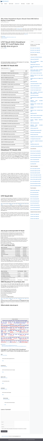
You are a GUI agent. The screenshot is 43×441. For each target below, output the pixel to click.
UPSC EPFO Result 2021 (35, 95)
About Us (3, 436)
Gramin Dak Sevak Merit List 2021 (36, 83)
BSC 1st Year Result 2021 (35, 198)
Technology (3, 36)
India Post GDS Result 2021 (35, 85)
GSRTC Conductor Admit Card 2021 (36, 115)
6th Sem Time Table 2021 (35, 218)
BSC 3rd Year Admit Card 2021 (36, 185)
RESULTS (5, 3)
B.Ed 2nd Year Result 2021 (35, 161)
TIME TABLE (23, 3)
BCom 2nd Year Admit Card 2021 (36, 177)
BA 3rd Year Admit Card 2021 (35, 172)
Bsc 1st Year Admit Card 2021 (35, 181)
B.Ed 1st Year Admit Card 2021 (36, 155)
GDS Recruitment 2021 (34, 128)
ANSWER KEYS (17, 3)
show (9, 68)
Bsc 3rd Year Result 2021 (35, 203)
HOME (2, 3)
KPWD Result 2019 (34, 113)
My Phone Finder (19, 28)
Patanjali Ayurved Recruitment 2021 (37, 136)
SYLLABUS (28, 3)
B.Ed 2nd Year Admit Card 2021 (36, 157)
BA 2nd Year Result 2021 (35, 194)
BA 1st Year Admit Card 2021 (35, 168)
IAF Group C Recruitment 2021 (36, 132)
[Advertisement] (21, 11)
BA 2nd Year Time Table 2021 (35, 50)
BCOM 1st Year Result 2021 (35, 205)
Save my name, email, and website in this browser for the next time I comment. (14, 428)
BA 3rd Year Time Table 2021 (35, 52)
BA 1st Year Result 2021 (35, 192)
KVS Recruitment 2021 (34, 134)
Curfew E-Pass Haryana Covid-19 (36, 87)
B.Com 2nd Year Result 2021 (35, 207)
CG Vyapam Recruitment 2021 (36, 138)
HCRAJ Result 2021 (34, 81)
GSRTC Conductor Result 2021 (36, 117)
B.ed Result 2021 (33, 163)
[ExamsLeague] (4, 1)
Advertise (6, 436)
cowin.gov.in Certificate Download (36, 57)
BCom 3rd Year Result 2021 (35, 209)
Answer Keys (3, 344)
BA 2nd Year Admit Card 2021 (35, 170)
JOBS (32, 3)
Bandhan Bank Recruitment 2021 (36, 130)
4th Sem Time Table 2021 (35, 216)
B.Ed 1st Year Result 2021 (35, 159)
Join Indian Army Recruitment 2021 (36, 146)
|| (8, 320)
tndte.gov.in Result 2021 (35, 59)
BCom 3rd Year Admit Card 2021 (36, 179)
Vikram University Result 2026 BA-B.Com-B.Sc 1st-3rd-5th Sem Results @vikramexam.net (14, 346)
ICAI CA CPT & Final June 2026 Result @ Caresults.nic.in (9, 345)
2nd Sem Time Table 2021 (35, 214)
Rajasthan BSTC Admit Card (35, 64)
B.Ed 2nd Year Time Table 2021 (36, 153)
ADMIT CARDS (11, 3)
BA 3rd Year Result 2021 (35, 196)
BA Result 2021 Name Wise (35, 190)
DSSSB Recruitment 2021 (35, 144)
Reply (3, 360)
